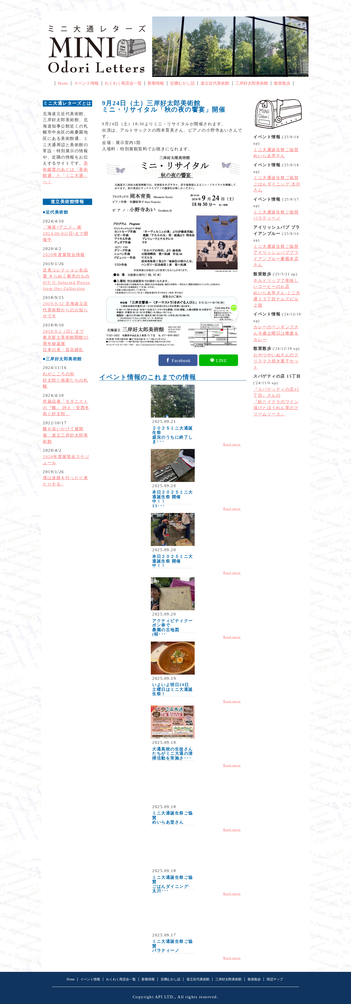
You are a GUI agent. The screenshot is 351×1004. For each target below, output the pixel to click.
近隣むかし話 (182, 83)
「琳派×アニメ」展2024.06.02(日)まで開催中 (65, 233)
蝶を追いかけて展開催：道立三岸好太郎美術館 (65, 435)
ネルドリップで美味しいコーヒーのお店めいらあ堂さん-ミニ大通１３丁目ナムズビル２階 (277, 292)
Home (63, 83)
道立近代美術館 (214, 83)
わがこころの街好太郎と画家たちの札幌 (65, 380)
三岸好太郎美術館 (251, 83)
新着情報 (156, 83)
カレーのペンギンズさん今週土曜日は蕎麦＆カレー (276, 333)
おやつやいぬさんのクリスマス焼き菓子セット (276, 361)
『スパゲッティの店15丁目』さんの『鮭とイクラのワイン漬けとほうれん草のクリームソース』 (276, 401)
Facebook (181, 360)
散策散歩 (282, 83)
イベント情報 (86, 83)
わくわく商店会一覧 (123, 83)
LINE (221, 360)
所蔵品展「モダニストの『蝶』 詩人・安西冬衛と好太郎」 (66, 407)
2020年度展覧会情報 (64, 255)
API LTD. (165, 997)
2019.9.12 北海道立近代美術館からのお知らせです (65, 309)
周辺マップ (275, 979)
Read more (232, 444)
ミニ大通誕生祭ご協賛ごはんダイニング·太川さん (277, 184)
